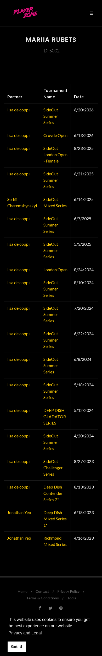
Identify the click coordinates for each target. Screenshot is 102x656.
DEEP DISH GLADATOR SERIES (54, 416)
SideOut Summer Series (50, 116)
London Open (55, 269)
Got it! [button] (16, 646)
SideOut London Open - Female (55, 154)
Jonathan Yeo (19, 512)
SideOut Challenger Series (53, 467)
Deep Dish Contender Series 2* (53, 493)
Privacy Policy (68, 591)
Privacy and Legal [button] (25, 633)
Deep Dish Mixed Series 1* (55, 518)
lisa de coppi (18, 109)
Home (22, 591)
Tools (71, 598)
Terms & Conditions (42, 598)
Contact (42, 591)
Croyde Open (55, 135)
